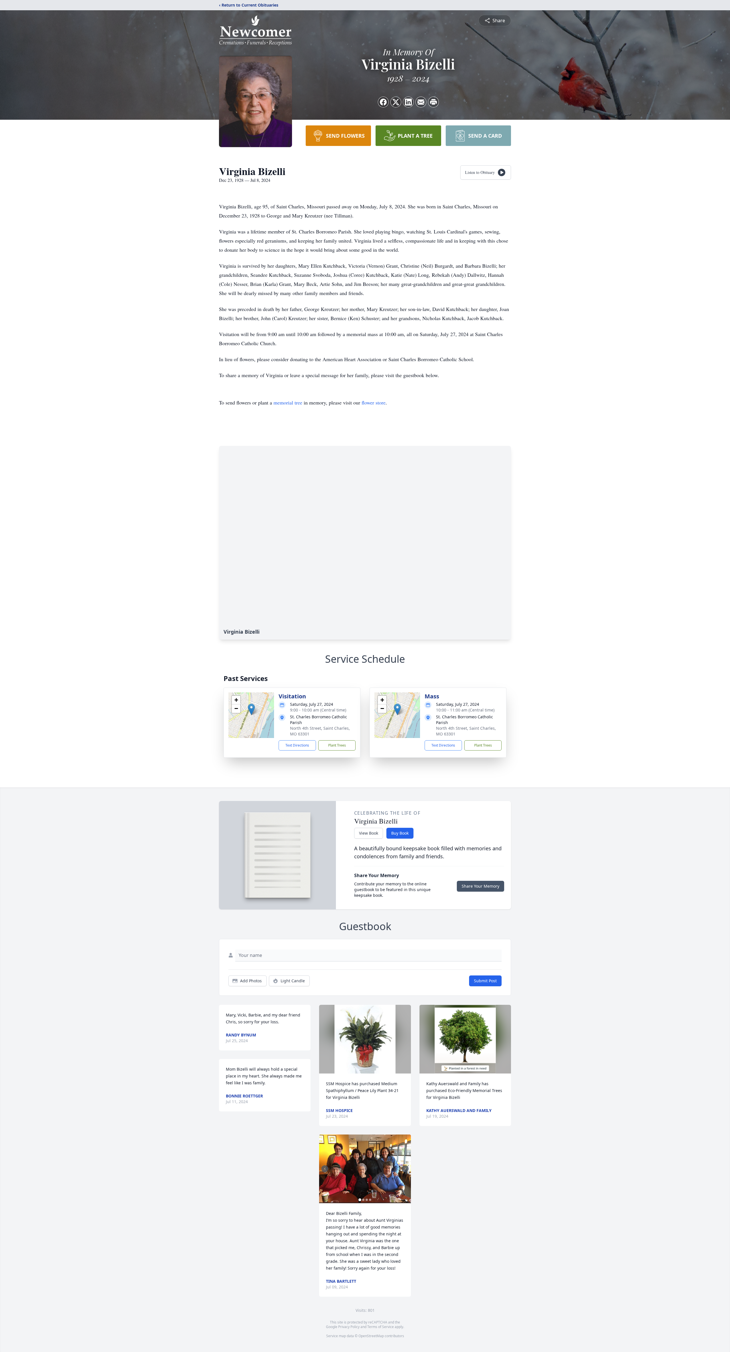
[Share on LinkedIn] (408, 102)
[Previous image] (324, 1168)
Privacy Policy (349, 1326)
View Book (368, 833)
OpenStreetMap (371, 1335)
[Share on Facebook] (383, 102)
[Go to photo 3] (367, 1200)
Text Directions (297, 745)
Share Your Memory (480, 886)
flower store (374, 402)
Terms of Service (380, 1326)
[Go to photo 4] (370, 1200)
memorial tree (287, 402)
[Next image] (405, 1168)
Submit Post (485, 980)
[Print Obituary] (433, 102)
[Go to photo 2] (363, 1200)
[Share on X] (396, 102)
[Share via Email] (421, 102)
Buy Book (400, 833)
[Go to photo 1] (359, 1199)
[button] (251, 709)
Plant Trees (337, 745)
